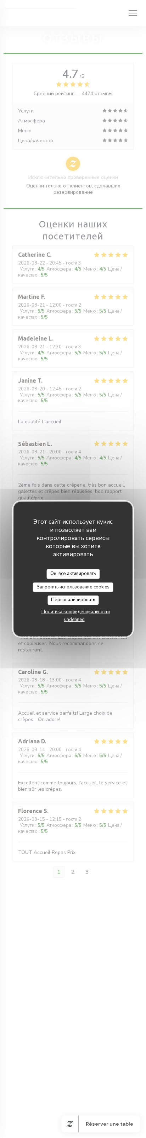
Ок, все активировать (73, 573)
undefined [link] (74, 619)
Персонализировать (73, 600)
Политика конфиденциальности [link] (75, 612)
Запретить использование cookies (73, 587)
